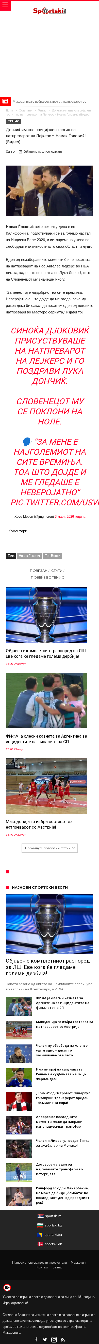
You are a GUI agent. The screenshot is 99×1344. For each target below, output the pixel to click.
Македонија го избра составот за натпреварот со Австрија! (39, 824)
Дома (9, 110)
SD (13, 151)
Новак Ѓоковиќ (30, 556)
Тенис (42, 110)
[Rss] (63, 1340)
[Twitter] (45, 1340)
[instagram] (54, 1340)
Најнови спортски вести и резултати (39, 1262)
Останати (25, 110)
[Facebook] (36, 1340)
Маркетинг (79, 1262)
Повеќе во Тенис (47, 577)
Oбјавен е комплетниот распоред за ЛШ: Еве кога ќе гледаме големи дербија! (46, 653)
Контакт (42, 1267)
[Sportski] (49, 5)
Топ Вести (52, 556)
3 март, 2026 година (70, 516)
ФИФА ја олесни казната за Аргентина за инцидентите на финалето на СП (46, 739)
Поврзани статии (47, 570)
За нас (57, 1267)
